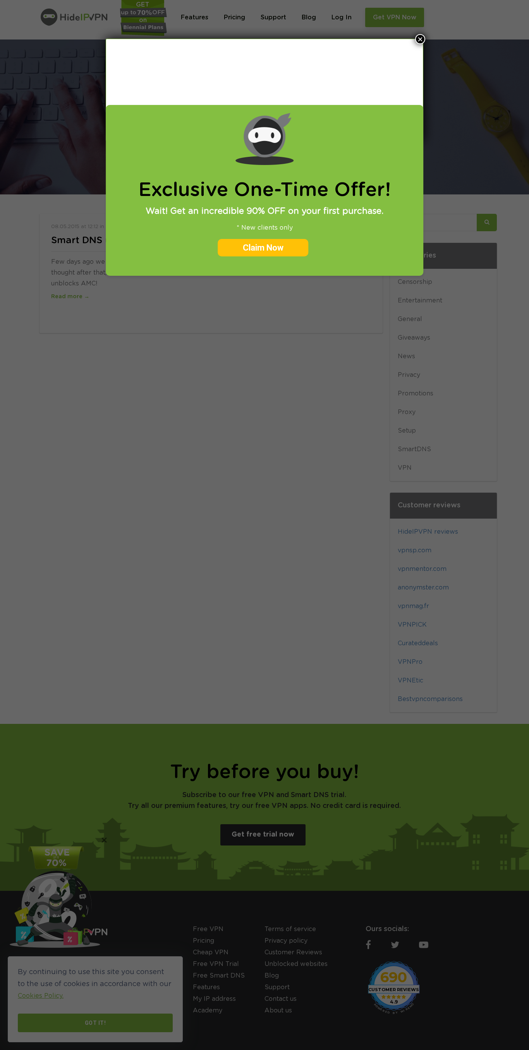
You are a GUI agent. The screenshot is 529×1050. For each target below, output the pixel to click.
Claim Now (263, 248)
